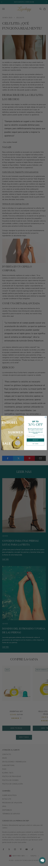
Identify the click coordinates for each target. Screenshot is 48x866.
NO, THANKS (35, 444)
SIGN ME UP (35, 440)
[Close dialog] (45, 417)
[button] (42, 860)
